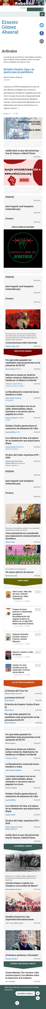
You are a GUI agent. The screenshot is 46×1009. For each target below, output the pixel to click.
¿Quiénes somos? (25, 993)
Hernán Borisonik (11, 576)
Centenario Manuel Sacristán (23, 307)
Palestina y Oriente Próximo (15, 448)
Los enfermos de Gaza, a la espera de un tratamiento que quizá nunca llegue (23, 440)
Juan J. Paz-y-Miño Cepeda (14, 923)
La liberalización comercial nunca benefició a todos (22, 393)
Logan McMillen (11, 432)
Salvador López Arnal (12, 346)
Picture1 (9, 218)
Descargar (38, 591)
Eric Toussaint (10, 981)
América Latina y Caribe (14, 386)
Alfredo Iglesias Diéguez (13, 889)
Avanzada (23, 8)
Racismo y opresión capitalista (23, 501)
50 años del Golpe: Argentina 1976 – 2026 (23, 456)
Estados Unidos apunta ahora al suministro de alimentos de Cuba (22, 427)
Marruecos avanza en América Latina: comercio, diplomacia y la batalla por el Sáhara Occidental (22, 377)
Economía (9, 400)
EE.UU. (18, 369)
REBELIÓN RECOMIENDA (23, 351)
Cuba (18, 432)
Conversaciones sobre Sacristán (21, 342)
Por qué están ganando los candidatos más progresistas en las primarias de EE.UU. (23, 363)
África (19, 384)
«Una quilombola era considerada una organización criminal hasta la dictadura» (23, 536)
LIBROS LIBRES (23, 580)
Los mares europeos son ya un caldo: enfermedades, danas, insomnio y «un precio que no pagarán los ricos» (20, 410)
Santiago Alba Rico (12, 959)
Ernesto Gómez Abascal (12, 77)
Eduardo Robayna (11, 418)
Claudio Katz (9, 710)
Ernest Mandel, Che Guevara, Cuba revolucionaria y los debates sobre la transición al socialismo (22, 975)
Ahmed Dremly (10, 447)
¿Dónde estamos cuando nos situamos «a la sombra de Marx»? (22, 884)
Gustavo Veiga (10, 542)
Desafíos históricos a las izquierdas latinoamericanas (20, 918)
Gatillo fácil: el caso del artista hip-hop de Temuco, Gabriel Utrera (22, 152)
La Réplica (23, 729)
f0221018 (10, 196)
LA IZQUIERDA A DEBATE (23, 846)
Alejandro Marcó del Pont (13, 693)
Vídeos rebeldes (12, 465)
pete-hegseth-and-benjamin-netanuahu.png (20, 207)
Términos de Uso (20, 989)
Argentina (21, 463)
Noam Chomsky (23, 928)
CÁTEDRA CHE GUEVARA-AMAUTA (23, 963)
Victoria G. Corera (11, 384)
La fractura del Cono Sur (16, 690)
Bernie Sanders (11, 369)
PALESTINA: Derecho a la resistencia (23, 271)
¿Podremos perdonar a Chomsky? (22, 955)
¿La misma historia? (15, 697)
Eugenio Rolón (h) (11, 461)
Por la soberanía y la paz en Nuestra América (23, 190)
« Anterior (5, 113)
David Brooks (9, 700)
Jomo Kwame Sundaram (13, 398)
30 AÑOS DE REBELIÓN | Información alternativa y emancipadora (23, 144)
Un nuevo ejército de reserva (19, 572)
